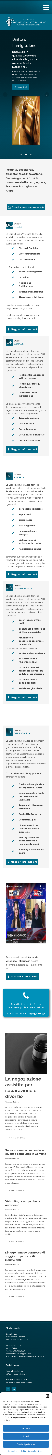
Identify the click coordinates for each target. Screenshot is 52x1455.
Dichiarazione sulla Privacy (31, 1451)
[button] (47, 1396)
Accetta (26, 1428)
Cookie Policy (13, 1451)
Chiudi (26, 1436)
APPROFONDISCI (17, 1138)
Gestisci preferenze (26, 1444)
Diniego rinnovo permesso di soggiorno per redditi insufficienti (25, 1256)
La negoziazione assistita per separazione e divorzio (23, 1087)
